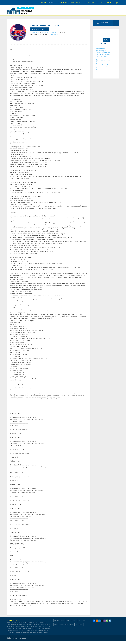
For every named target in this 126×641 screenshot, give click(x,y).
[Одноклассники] (97, 621)
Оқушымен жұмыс (102, 62)
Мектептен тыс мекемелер (105, 58)
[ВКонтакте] (94, 621)
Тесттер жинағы (101, 70)
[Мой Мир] (99, 621)
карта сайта (82, 620)
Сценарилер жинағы (102, 68)
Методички (78, 624)
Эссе (98, 72)
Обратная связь (59, 620)
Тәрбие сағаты (54, 32)
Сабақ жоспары (35, 32)
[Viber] (104, 621)
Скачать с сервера (37, 29)
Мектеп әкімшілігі (101, 56)
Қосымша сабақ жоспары (104, 66)
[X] (102, 621)
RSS (71, 624)
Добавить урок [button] (103, 23)
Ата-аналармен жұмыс (103, 64)
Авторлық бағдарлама (103, 52)
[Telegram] (110, 621)
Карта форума (71, 620)
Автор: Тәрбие (54, 34)
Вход (55, 624)
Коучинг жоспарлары (103, 54)
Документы (44, 32)
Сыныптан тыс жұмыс (103, 60)
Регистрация (64, 624)
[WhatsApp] (107, 621)
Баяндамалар (100, 48)
